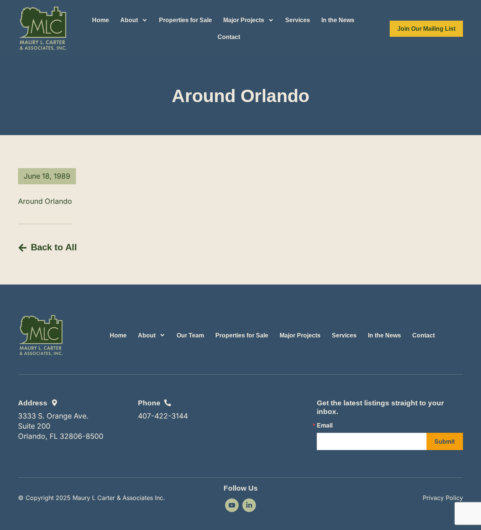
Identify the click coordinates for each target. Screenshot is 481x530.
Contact (229, 37)
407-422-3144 (163, 415)
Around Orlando (45, 201)
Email (325, 425)
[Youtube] (232, 505)
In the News (337, 20)
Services (297, 20)
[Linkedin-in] (249, 505)
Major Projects (243, 20)
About (129, 20)
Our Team (190, 335)
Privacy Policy (443, 497)
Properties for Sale (185, 20)
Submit (444, 441)
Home (100, 20)
